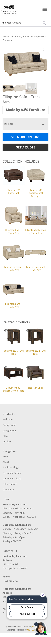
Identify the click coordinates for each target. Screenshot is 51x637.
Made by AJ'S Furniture (25, 109)
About (6, 461)
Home (6, 456)
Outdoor (7, 441)
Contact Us (8, 489)
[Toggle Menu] (44, 9)
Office (6, 436)
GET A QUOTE (25, 147)
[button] (43, 49)
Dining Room (9, 425)
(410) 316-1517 (10, 580)
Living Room (9, 430)
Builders (27, 36)
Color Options (10, 484)
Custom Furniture (12, 478)
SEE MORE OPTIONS (25, 137)
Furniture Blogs (11, 467)
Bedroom (8, 419)
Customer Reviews (12, 473)
